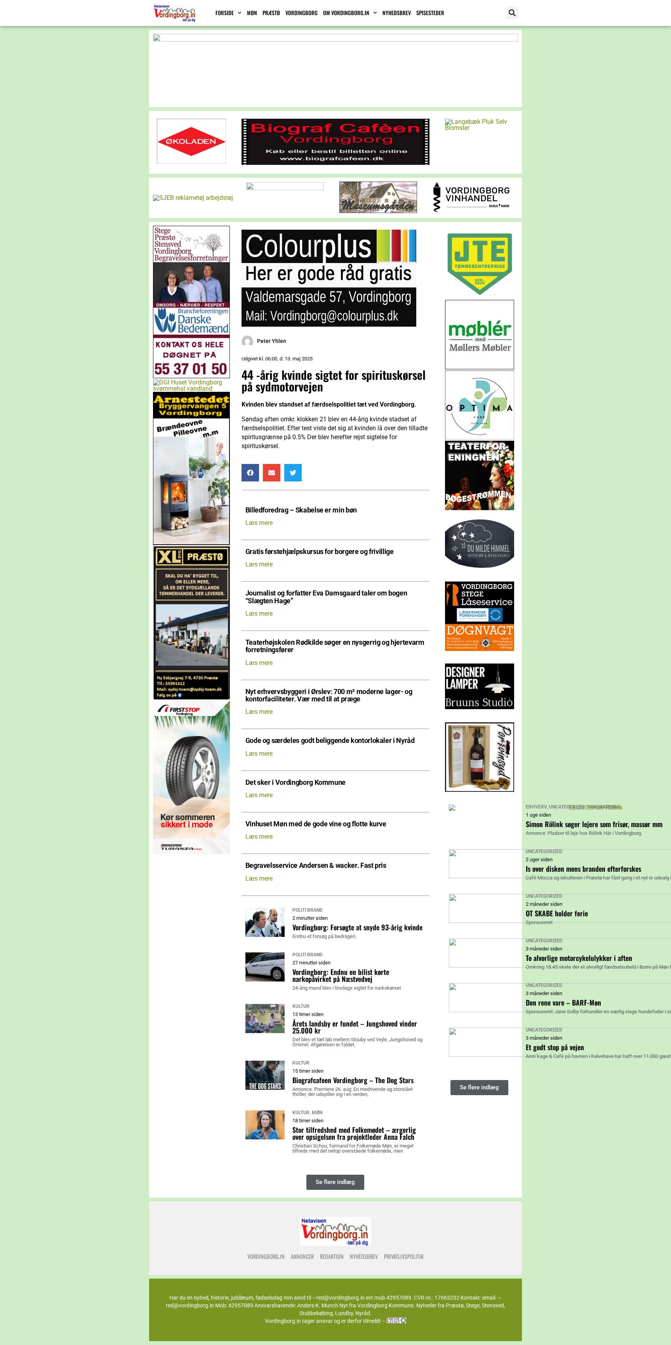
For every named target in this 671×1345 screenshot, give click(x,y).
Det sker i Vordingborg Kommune (295, 782)
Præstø (271, 13)
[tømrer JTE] (480, 296)
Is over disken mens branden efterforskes (583, 869)
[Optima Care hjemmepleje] (480, 437)
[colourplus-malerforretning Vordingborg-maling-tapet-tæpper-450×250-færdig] (329, 324)
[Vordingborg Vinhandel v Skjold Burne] (471, 210)
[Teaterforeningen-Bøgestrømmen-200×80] (285, 188)
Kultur (300, 1006)
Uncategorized (567, 807)
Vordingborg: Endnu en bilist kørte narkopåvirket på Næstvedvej (340, 975)
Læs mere (259, 522)
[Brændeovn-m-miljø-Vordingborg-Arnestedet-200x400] (191, 543)
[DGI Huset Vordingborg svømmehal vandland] (191, 388)
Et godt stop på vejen (555, 1047)
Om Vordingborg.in (346, 13)
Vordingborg (301, 13)
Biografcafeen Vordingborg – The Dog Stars (353, 1080)
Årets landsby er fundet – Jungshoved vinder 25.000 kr (354, 1026)
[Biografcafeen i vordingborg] (335, 162)
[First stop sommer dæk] (191, 852)
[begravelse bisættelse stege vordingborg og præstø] (191, 376)
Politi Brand (307, 910)
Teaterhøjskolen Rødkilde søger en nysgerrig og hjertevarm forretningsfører (334, 646)
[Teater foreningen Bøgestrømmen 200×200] (480, 508)
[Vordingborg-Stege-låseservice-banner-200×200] (480, 649)
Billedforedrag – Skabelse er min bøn (301, 510)
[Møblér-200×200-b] (480, 367)
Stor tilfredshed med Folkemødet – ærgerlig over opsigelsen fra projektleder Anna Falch (354, 1133)
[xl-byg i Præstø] (191, 697)
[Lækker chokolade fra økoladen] (191, 161)
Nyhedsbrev (396, 13)
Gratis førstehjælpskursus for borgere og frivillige (319, 552)
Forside (225, 13)
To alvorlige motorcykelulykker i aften (579, 958)
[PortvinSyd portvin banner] (480, 789)
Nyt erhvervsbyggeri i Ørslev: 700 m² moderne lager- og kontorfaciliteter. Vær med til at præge (328, 695)
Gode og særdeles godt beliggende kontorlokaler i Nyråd (330, 740)
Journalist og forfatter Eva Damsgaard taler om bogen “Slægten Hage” (326, 597)
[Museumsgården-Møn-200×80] (378, 211)
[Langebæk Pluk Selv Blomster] (479, 128)
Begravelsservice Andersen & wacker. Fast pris (315, 865)
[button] (512, 13)
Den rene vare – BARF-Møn (563, 1002)
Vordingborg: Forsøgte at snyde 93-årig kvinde (357, 927)
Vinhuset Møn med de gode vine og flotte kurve (315, 824)
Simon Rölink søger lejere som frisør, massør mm (594, 824)
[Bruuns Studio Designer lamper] (480, 719)
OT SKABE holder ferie (557, 913)
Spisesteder (430, 13)
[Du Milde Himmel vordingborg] (480, 578)
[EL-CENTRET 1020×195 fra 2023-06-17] (335, 39)
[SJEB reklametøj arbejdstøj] (193, 197)
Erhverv (536, 807)
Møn (252, 13)
